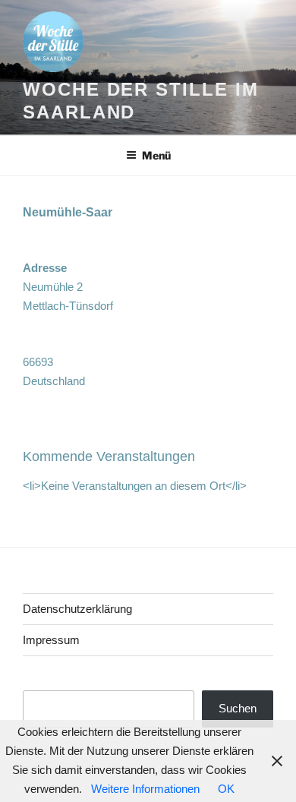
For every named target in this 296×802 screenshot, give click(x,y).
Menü (156, 155)
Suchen (238, 708)
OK (226, 788)
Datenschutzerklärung (77, 608)
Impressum (51, 639)
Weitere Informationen (145, 788)
